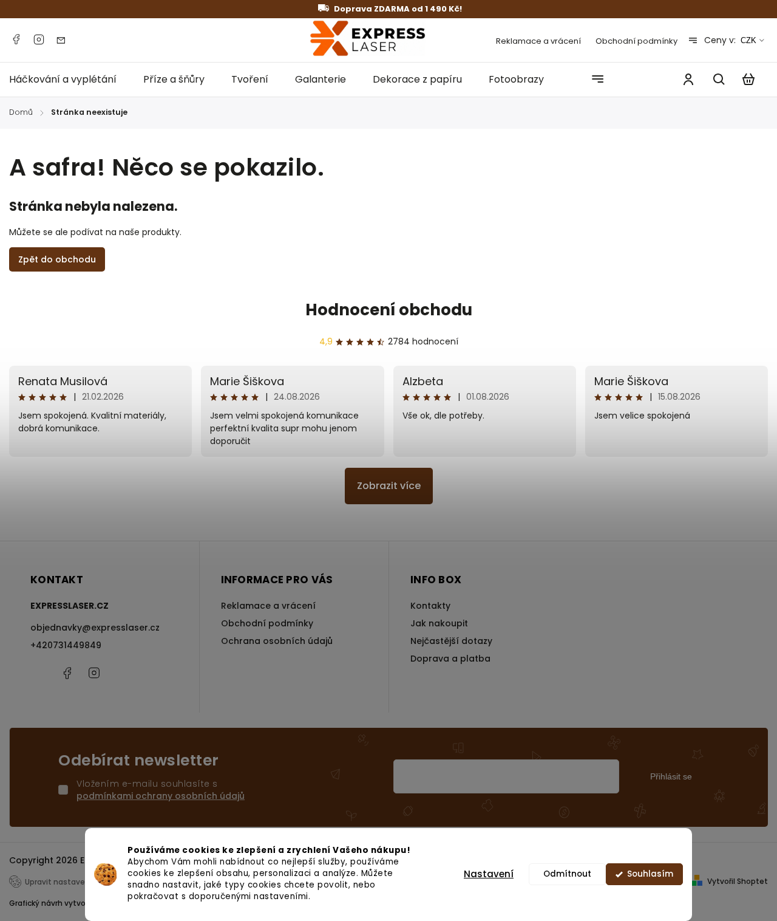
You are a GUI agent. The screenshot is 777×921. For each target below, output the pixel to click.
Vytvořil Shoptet (737, 881)
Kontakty (430, 606)
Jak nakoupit (439, 623)
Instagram (39, 39)
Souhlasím (650, 874)
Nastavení (489, 874)
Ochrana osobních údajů (277, 641)
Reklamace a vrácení (538, 41)
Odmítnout (567, 874)
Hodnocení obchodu (388, 310)
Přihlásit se (671, 776)
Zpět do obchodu (57, 259)
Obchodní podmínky (636, 41)
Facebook (15, 39)
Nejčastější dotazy (451, 641)
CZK (748, 40)
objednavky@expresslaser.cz (95, 627)
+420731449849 (65, 645)
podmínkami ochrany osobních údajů (160, 796)
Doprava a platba (450, 658)
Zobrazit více (389, 486)
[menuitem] (69, 80)
